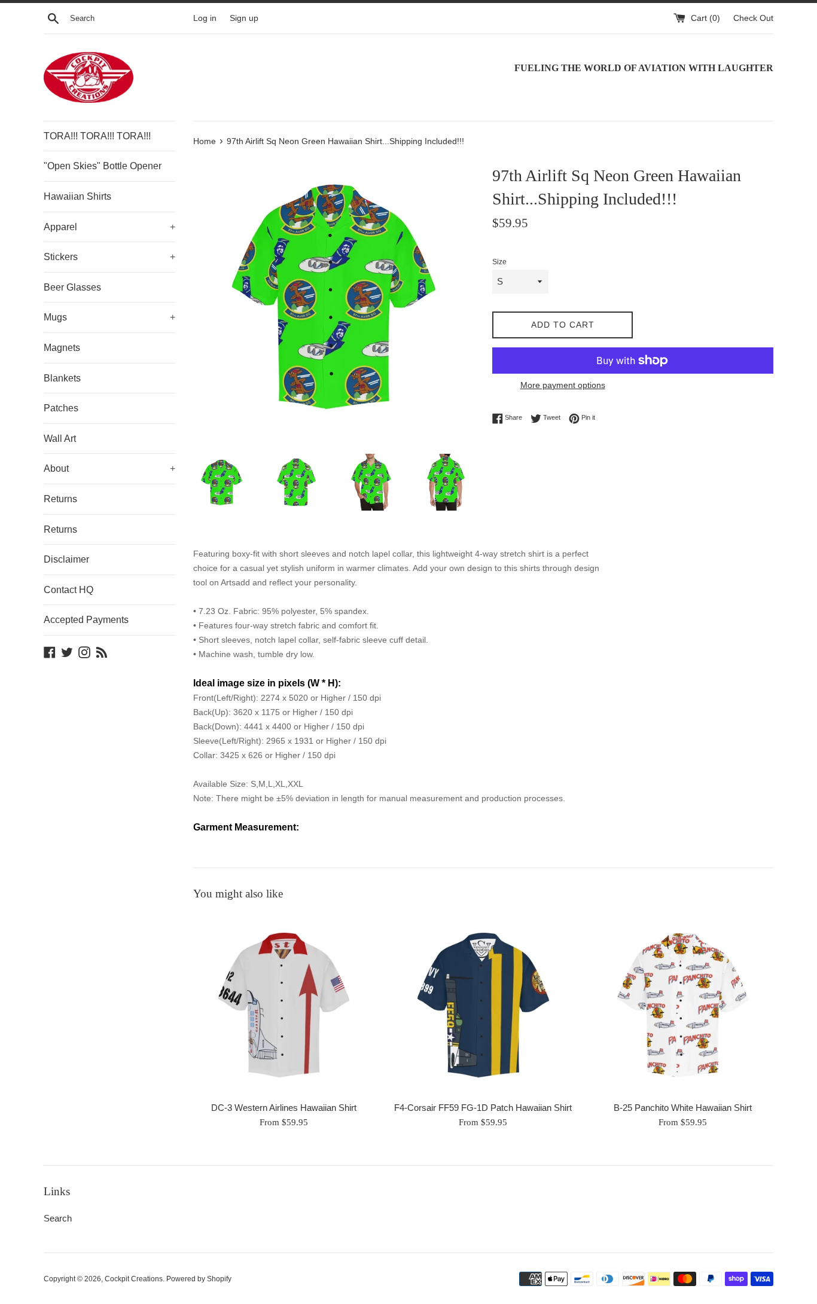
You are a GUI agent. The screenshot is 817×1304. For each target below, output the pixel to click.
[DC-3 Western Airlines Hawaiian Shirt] (283, 1004)
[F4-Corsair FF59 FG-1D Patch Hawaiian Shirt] (483, 1004)
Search (58, 1218)
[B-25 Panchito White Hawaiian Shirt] (682, 1004)
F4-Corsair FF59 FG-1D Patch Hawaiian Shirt (483, 1108)
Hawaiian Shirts (77, 196)
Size (499, 262)
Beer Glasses (72, 287)
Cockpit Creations (134, 1279)
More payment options (562, 385)
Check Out (753, 18)
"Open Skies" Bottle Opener (102, 166)
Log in (205, 18)
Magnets (62, 348)
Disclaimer (66, 559)
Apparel (109, 227)
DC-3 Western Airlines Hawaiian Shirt (283, 1108)
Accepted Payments (86, 620)
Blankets (62, 378)
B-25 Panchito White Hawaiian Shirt (683, 1108)
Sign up (244, 18)
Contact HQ (68, 590)
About (109, 468)
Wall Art (60, 438)
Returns (60, 499)
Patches (61, 408)
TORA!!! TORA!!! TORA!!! (97, 136)
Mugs (109, 317)
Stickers (109, 257)
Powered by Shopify (198, 1279)
